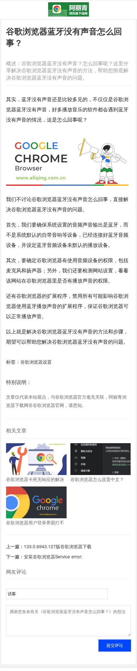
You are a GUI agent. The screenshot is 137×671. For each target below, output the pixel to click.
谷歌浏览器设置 (36, 362)
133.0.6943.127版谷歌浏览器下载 (57, 546)
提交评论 (114, 645)
